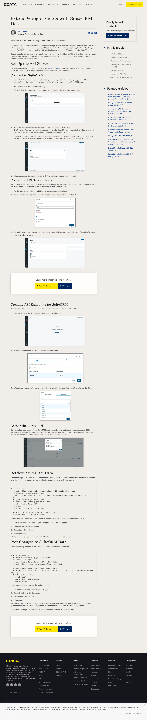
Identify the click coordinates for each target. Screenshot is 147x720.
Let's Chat (132, 4)
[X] (11, 684)
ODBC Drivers (44, 665)
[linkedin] (7, 684)
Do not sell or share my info (132, 713)
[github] (15, 684)
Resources (111, 675)
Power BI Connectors (46, 689)
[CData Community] (19, 684)
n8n (127, 679)
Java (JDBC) (43, 669)
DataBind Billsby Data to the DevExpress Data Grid (119, 118)
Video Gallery (113, 686)
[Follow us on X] (92, 33)
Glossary (111, 682)
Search (120, 4)
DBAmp (59, 675)
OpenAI (128, 682)
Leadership (95, 679)
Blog (109, 672)
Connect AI (60, 669)
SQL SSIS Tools (61, 672)
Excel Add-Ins (44, 686)
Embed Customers (80, 678)
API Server (42, 679)
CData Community (115, 665)
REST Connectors (45, 682)
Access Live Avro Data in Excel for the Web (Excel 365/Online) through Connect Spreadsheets (121, 96)
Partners (94, 682)
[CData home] (12, 4)
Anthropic (129, 665)
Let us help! (65, 286)
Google (128, 672)
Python (41, 675)
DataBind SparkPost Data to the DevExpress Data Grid (120, 124)
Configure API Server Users (121, 61)
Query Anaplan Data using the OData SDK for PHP (120, 104)
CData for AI (90, 4)
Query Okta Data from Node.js (120, 136)
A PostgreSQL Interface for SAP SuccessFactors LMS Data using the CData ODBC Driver (122, 141)
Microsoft (129, 675)
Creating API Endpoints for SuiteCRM (121, 65)
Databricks (129, 669)
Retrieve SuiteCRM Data (117, 74)
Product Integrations (81, 669)
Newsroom (94, 672)
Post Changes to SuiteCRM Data (121, 77)
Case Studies (113, 669)
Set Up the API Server (116, 54)
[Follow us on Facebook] (89, 33)
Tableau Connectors (46, 692)
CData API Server (53, 68)
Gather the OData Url (119, 70)
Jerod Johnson (23, 31)
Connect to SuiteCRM (119, 57)
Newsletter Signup (114, 679)
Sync (58, 665)
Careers (93, 686)
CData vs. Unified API (81, 684)
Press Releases (96, 669)
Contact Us (95, 689)
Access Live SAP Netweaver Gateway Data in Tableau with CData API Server (120, 111)
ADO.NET (42, 672)
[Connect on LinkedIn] (95, 33)
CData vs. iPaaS (79, 681)
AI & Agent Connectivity (78, 673)
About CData (95, 665)
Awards (93, 675)
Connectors (78, 665)
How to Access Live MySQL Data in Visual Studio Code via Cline (121, 131)
